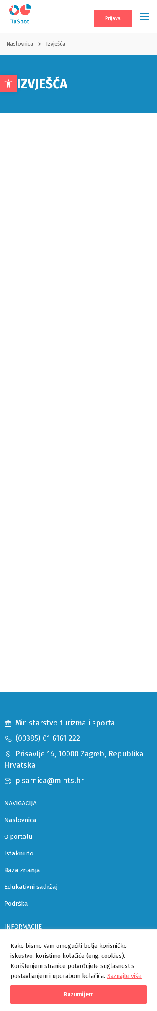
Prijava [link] (113, 18)
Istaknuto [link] (18, 853)
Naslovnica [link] (19, 44)
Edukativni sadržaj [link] (30, 887)
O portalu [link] (18, 836)
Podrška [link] (16, 903)
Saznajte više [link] (124, 976)
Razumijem (79, 994)
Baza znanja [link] (22, 870)
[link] (8, 83)
